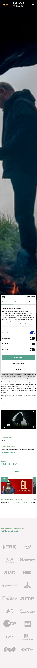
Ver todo (18, 472)
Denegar (18, 369)
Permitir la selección (18, 363)
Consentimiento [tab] (7, 302)
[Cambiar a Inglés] (7, 5)
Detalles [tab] (17, 302)
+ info (18, 502)
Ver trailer (29, 502)
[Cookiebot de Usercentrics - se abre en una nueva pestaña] (27, 297)
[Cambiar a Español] (4, 5)
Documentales (13, 404)
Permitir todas (18, 357)
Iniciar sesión (8, 452)
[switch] (32, 338)
